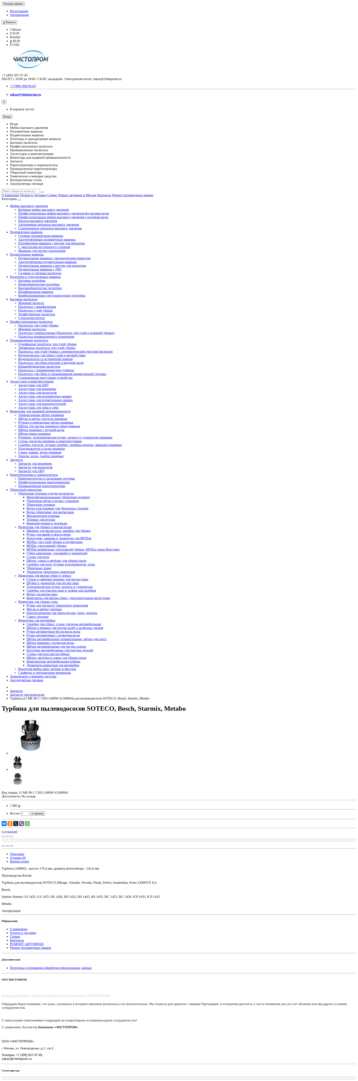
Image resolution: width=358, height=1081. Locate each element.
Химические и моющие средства (33, 676)
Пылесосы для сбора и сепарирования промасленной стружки (62, 374)
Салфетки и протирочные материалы (44, 672)
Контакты (104, 195)
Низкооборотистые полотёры (39, 284)
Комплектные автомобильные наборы (53, 661)
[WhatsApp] (27, 823)
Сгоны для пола (38, 557)
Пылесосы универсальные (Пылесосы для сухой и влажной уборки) (66, 333)
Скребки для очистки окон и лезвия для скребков (61, 590)
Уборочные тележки (41, 504)
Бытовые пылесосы (23, 299)
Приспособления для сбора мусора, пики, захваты (62, 613)
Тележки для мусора (41, 519)
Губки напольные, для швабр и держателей (57, 553)
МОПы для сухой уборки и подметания (54, 542)
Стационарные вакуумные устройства (45, 377)
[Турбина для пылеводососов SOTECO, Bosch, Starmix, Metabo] (30, 753)
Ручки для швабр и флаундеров (49, 534)
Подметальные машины (27, 254)
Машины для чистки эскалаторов (41, 250)
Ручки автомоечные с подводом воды (53, 635)
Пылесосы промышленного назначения (46, 336)
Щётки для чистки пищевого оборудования (49, 426)
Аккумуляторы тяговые (26, 680)
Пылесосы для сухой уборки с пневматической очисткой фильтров (65, 351)
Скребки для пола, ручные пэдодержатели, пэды (61, 564)
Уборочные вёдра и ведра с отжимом (53, 501)
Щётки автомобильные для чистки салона (56, 646)
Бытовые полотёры (31, 280)
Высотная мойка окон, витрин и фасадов (47, 669)
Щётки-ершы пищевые (34, 433)
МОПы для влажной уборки (47, 545)
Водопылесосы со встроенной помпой (45, 359)
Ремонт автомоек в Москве (77, 195)
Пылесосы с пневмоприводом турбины (46, 370)
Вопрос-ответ (19, 861)
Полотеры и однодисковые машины (35, 277)
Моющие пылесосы (32, 329)
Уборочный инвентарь (26, 489)
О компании (10, 195)
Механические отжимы (43, 516)
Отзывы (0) (18, 857)
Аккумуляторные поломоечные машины (47, 239)
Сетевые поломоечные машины (40, 236)
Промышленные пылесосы (29, 340)
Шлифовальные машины (35, 292)
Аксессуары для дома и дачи (38, 407)
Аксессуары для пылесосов (37, 392)
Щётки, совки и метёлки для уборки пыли (56, 560)
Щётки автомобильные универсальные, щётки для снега (66, 639)
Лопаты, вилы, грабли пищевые (41, 456)
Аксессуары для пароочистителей (42, 404)
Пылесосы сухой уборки (35, 310)
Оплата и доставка (33, 195)
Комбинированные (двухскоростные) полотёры (51, 295)
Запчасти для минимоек (35, 463)
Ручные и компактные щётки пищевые (45, 422)
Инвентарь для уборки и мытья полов (45, 527)
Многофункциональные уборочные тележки (58, 497)
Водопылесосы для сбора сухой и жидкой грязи (52, 355)
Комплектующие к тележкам (47, 523)
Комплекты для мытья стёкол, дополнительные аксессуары (68, 598)
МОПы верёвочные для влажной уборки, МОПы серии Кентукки (73, 549)
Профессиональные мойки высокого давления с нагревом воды (63, 217)
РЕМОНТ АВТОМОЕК (27, 944)
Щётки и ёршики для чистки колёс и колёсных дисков (65, 628)
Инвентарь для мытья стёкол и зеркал (44, 575)
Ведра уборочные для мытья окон (50, 512)
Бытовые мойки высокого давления (43, 209)
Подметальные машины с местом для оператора (52, 265)
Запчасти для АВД (31, 471)
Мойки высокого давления (29, 206)
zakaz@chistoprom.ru (25, 94)
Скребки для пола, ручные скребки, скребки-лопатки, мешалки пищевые (70, 445)
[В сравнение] (11, 836)
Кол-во (15, 813)
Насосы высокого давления (37, 221)
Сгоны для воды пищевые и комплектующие (50, 441)
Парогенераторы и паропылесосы (34, 475)
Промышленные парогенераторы (41, 486)
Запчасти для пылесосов (35, 467)
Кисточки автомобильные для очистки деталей (60, 650)
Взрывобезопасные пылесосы (39, 366)
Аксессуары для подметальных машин (45, 400)
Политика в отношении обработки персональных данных (51, 968)
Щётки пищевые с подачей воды (41, 430)
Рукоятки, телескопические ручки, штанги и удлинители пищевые (65, 437)
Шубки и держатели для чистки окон (53, 583)
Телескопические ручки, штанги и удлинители (60, 587)
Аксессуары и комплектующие (32, 381)
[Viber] (21, 823)
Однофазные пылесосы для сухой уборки (47, 344)
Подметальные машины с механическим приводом (54, 258)
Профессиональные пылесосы (31, 321)
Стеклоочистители (31, 318)
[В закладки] (7, 836)
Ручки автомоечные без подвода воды (53, 631)
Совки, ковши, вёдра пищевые (40, 452)
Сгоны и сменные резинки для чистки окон (57, 579)
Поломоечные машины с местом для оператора (51, 243)
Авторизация (19, 15)
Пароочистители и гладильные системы (46, 478)
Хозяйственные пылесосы (36, 314)
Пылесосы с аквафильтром (37, 306)
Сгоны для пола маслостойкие (48, 654)
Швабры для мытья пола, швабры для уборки (59, 531)
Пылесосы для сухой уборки (38, 325)
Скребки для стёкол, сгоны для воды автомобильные (64, 624)
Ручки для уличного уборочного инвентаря (57, 605)
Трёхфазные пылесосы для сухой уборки (46, 348)
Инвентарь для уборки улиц (38, 601)
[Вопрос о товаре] (3, 836)
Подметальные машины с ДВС (40, 269)
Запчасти (16, 460)
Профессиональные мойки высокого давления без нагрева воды (63, 213)
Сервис (52, 195)
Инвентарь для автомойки (36, 620)
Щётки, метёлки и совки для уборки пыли (56, 657)
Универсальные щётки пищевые (41, 415)
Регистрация (19, 11)
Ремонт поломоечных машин (132, 195)
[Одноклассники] (9, 823)
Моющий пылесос (31, 303)
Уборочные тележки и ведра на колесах (46, 493)
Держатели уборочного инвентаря (51, 572)
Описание (17, 854)
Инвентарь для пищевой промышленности (40, 411)
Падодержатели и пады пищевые (41, 448)
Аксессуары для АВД (33, 385)
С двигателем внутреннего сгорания (44, 247)
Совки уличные (38, 616)
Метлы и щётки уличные (44, 609)
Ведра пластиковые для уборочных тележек (57, 508)
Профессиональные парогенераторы (44, 482)
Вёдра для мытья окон (42, 594)
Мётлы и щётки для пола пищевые (42, 418)
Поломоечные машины (26, 232)
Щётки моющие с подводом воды (50, 643)
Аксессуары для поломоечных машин (45, 396)
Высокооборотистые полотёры (40, 288)
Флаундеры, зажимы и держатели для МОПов (59, 538)
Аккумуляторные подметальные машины (47, 262)
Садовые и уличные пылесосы (39, 273)
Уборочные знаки (39, 568)
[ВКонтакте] (4, 823)
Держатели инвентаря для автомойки (53, 665)
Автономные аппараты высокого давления (48, 224)
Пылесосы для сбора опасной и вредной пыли (51, 362)
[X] (15, 823)
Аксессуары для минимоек (37, 389)
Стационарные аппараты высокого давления (50, 228)
